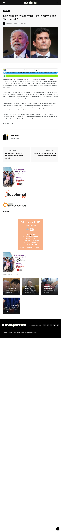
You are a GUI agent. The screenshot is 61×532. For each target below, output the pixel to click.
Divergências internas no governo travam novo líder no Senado (15, 156)
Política (6, 10)
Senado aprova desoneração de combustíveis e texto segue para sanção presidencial (49, 290)
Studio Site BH (33, 332)
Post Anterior (12, 150)
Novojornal (15, 135)
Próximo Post (49, 150)
